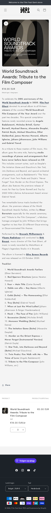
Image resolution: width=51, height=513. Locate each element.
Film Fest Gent (16, 508)
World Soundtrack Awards (15, 102)
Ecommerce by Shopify (38, 508)
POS (24, 508)
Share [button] (7, 385)
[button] (5, 10)
